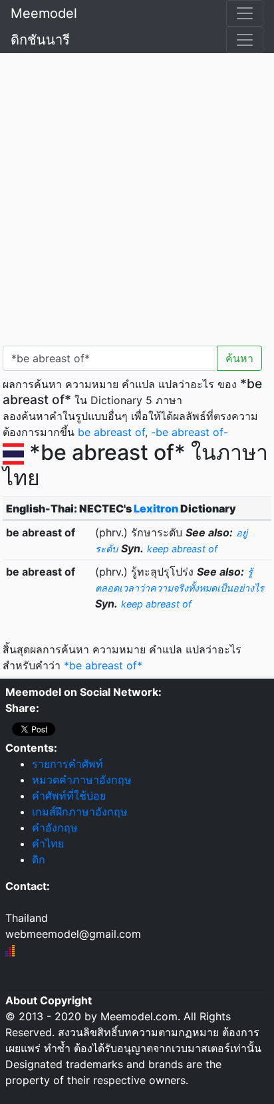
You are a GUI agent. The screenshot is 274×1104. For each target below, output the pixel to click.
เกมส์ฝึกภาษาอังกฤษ (80, 811)
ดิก (38, 859)
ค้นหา (239, 358)
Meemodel (44, 13)
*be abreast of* (103, 665)
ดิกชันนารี (40, 40)
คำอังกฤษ (55, 827)
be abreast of (111, 432)
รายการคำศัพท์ (67, 763)
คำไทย (48, 843)
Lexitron (156, 508)
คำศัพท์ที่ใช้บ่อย (69, 795)
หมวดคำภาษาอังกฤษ (82, 779)
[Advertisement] (137, 197)
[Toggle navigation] (244, 13)
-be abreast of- (189, 432)
